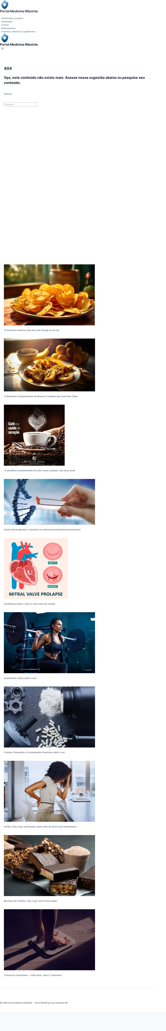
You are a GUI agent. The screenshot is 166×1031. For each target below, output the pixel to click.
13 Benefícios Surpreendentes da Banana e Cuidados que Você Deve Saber (41, 396)
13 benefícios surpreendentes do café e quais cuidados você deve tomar (39, 470)
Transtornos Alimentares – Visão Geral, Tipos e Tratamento (33, 975)
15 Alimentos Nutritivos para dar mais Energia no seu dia (31, 330)
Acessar (8, 94)
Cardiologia (6, 21)
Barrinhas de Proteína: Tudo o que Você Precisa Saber (30, 901)
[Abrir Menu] (2, 49)
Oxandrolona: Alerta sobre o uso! (20, 678)
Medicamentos (8, 28)
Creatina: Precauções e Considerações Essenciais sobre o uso (34, 752)
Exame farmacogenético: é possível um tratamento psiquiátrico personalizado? (42, 529)
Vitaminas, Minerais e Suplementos (18, 31)
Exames (5, 25)
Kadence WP (61, 1003)
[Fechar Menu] (0, 1014)
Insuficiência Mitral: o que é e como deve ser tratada (29, 604)
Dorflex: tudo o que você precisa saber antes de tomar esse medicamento (40, 826)
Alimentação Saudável (12, 18)
